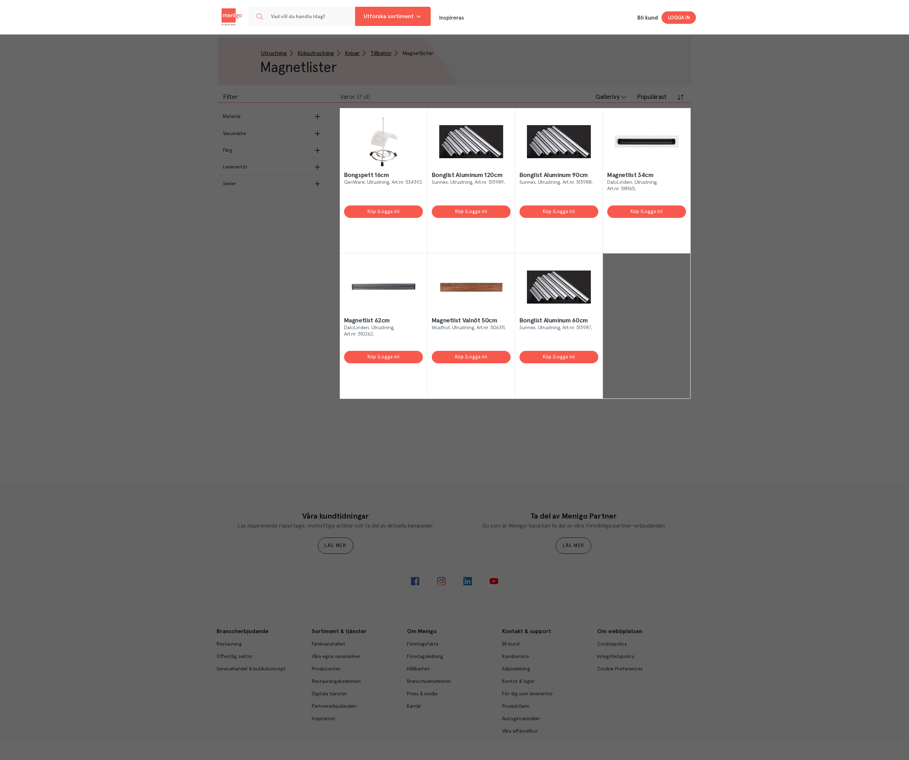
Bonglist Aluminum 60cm (553, 320)
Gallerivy (607, 97)
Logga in (679, 17)
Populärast (651, 97)
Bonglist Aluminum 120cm (467, 175)
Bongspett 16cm (366, 175)
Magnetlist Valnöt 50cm (464, 320)
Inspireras (451, 18)
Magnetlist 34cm (630, 175)
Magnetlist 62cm (367, 320)
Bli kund (647, 18)
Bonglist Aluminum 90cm (553, 175)
